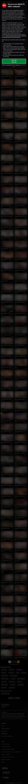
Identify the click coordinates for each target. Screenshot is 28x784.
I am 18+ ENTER (14, 61)
